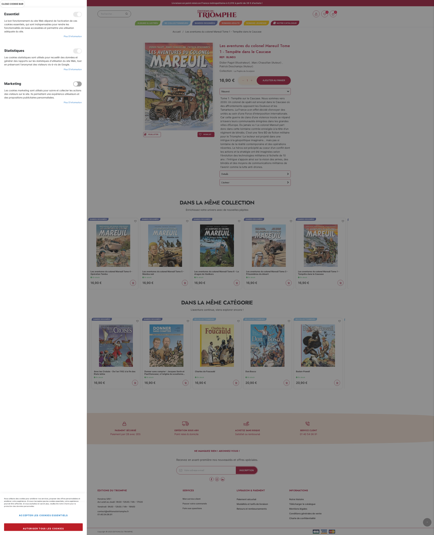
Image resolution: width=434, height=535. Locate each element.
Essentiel (77, 14)
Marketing (77, 83)
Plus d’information (73, 36)
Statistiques (77, 50)
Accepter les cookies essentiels (43, 515)
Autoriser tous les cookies (43, 528)
